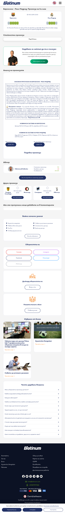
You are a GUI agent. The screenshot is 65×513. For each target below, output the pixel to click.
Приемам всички (11, 510)
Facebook (19, 258)
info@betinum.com (34, 482)
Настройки (53, 510)
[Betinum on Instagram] (30, 476)
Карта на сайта (38, 459)
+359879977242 (34, 485)
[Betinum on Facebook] (23, 476)
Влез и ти (32, 287)
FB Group (19, 264)
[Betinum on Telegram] (34, 476)
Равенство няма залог (15, 226)
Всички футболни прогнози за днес (32, 177)
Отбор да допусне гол (15, 231)
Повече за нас (32, 310)
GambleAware (34, 496)
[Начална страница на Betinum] (11, 3)
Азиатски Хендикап (43, 341)
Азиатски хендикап (14, 223)
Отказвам (32, 510)
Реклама (4, 467)
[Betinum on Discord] (41, 476)
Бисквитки (37, 464)
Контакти (5, 456)
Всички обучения (32, 236)
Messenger (46, 258)
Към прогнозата (17, 197)
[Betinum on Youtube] (37, 476)
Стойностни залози (41, 226)
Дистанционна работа (41, 470)
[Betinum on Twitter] (27, 476)
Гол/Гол (10, 228)
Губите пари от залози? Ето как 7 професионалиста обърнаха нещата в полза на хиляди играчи (17, 344)
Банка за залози (40, 228)
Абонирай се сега (39, 61)
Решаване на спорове (40, 467)
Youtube (18, 252)
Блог (2, 462)
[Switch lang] (54, 3)
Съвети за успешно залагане (44, 223)
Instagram (46, 252)
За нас (3, 459)
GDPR (35, 462)
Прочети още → (10, 350)
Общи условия (38, 456)
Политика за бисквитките (51, 506)
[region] (32, 508)
